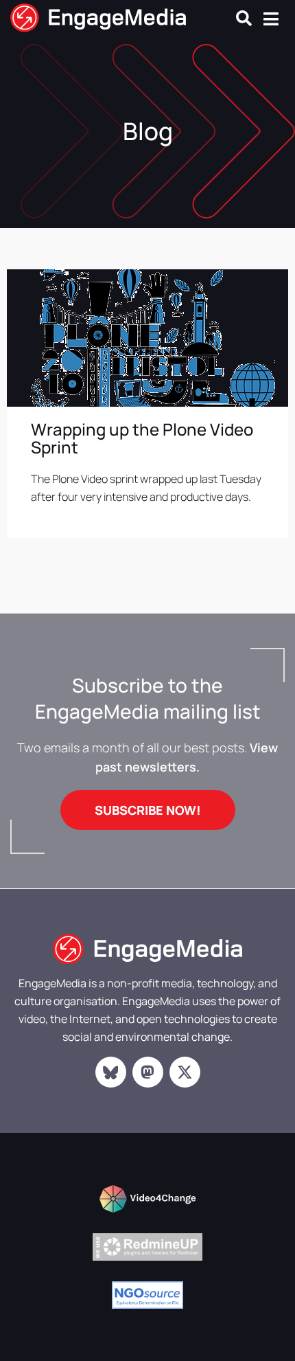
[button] (244, 18)
